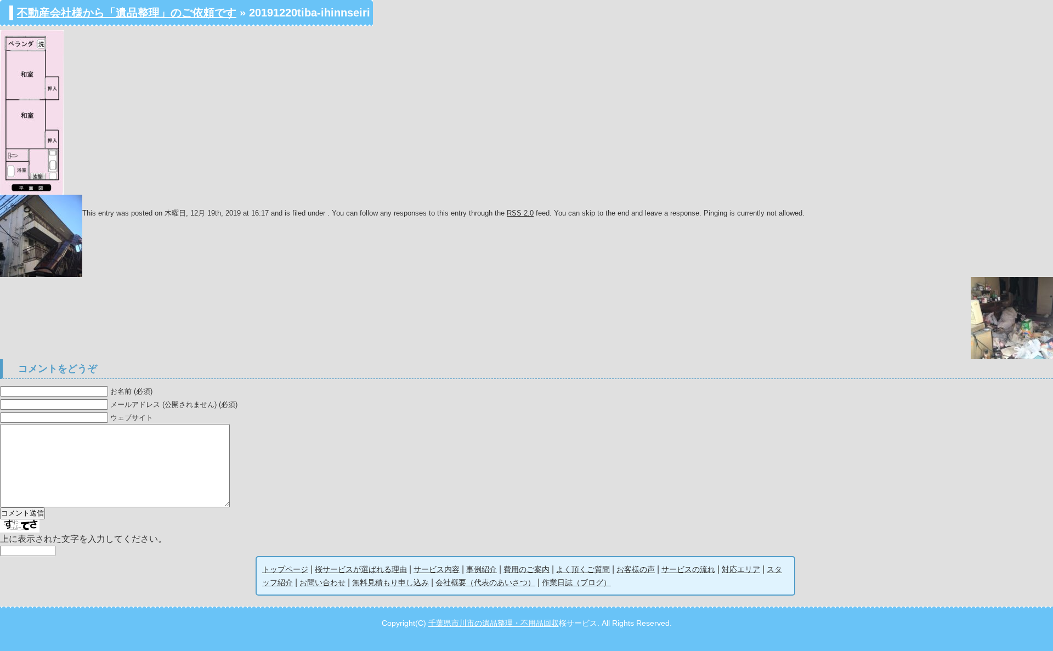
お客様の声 (635, 569)
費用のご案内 (526, 569)
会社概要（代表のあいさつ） (485, 582)
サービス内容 (437, 569)
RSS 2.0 (520, 213)
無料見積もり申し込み (390, 582)
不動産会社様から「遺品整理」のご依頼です (126, 13)
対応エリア (741, 569)
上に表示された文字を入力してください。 (83, 539)
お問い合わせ (322, 582)
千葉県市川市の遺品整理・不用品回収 (493, 623)
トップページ (285, 569)
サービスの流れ (688, 569)
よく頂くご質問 (583, 569)
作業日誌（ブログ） (576, 582)
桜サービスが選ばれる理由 (361, 569)
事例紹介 (481, 569)
